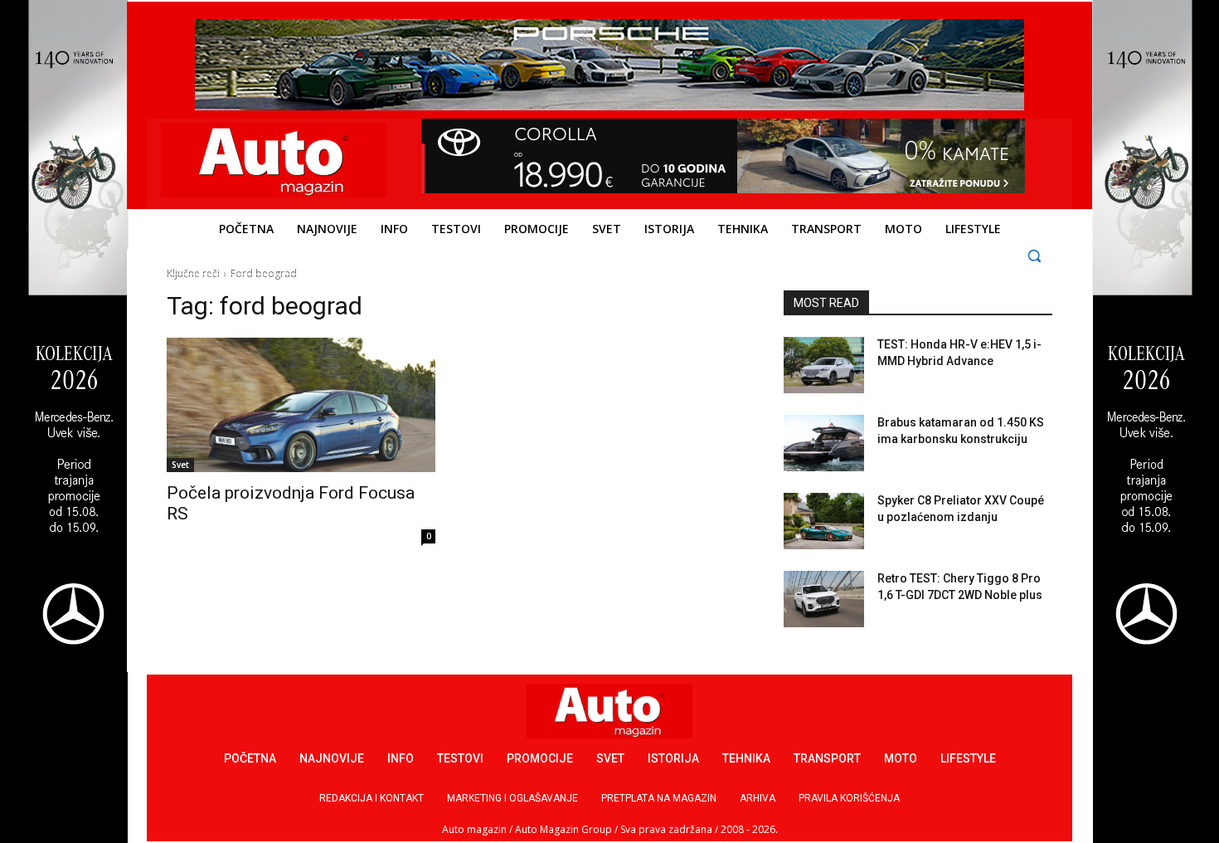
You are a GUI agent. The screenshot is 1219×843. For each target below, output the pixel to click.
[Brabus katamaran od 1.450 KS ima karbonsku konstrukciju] (824, 443)
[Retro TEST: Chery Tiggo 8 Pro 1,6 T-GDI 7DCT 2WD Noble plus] (824, 599)
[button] (1034, 255)
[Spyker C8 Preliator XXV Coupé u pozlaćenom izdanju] (824, 521)
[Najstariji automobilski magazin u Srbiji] (274, 160)
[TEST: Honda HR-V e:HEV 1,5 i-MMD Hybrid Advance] (824, 365)
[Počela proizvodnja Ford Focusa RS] (301, 405)
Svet (180, 464)
